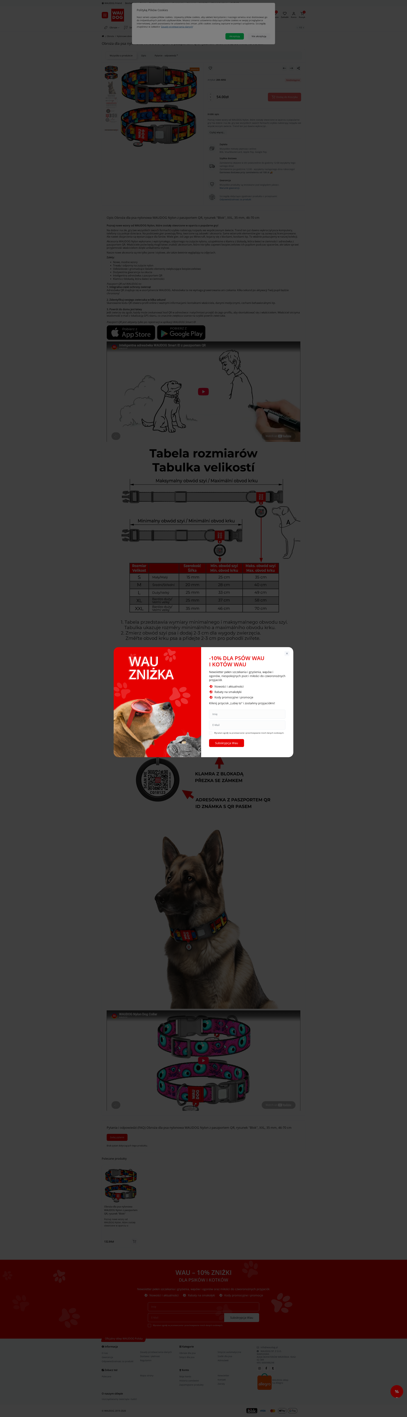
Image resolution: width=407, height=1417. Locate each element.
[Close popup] (287, 653)
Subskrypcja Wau (226, 743)
